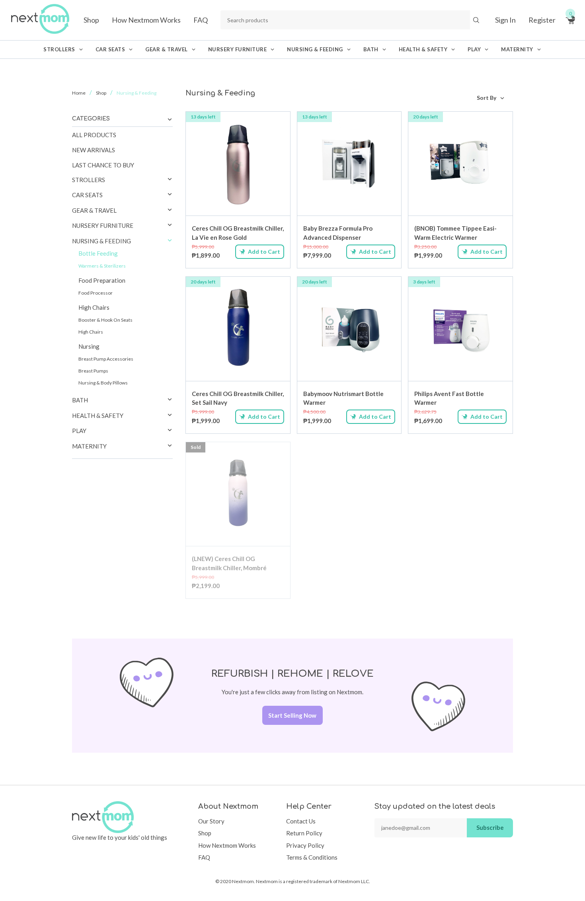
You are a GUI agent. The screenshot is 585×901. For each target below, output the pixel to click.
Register (542, 20)
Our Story (211, 821)
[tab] (122, 180)
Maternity (89, 446)
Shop (91, 20)
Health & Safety (97, 415)
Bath (80, 400)
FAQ (200, 20)
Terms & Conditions (311, 857)
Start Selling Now (292, 715)
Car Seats (87, 194)
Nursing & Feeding (101, 241)
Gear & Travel (94, 210)
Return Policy (304, 833)
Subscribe (490, 827)
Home (79, 93)
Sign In (505, 20)
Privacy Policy (305, 845)
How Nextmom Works (146, 20)
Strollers (88, 179)
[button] (170, 179)
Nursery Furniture (102, 225)
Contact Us (301, 821)
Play (79, 430)
